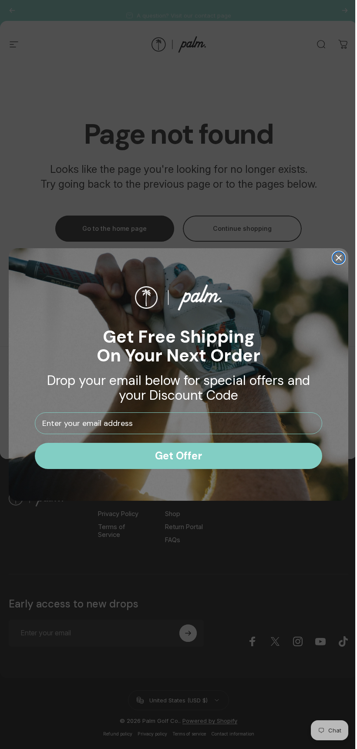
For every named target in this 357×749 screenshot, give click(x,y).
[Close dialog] (336, 258)
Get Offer (175, 455)
